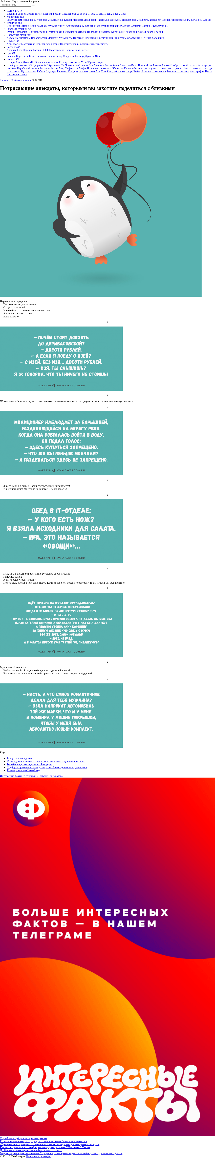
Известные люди (19, 34)
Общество (117, 68)
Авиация (98, 65)
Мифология (71, 68)
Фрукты (89, 56)
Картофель (22, 56)
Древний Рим (34, 13)
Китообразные (42, 19)
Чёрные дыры (95, 62)
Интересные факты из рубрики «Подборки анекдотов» (31, 776)
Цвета (208, 71)
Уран (84, 62)
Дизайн (24, 25)
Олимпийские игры (135, 68)
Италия (82, 31)
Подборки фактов (19, 65)
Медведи (78, 19)
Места (54, 68)
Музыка (52, 25)
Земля (19, 62)
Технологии (159, 71)
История (14, 10)
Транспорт (183, 71)
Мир (61, 68)
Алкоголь (125, 65)
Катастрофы (204, 65)
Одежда (125, 25)
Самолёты (94, 71)
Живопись (87, 25)
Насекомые (103, 19)
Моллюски (89, 19)
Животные (15, 16)
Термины (146, 71)
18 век (99, 13)
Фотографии (197, 71)
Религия (83, 71)
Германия (52, 31)
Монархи (53, 37)
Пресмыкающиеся (150, 19)
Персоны (177, 68)
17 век (91, 13)
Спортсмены (134, 37)
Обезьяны (115, 19)
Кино (33, 25)
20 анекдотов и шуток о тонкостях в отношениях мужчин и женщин (46, 761)
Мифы (82, 68)
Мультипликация (111, 25)
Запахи (166, 65)
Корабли (11, 68)
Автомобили (111, 65)
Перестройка (56, 50)
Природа (207, 68)
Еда (11, 53)
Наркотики (105, 68)
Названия (92, 68)
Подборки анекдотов (21, 80)
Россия (13, 47)
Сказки (146, 25)
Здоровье (40, 65)
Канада (106, 31)
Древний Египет (16, 13)
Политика (195, 68)
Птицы (166, 19)
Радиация (51, 71)
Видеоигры (13, 25)
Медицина (33, 68)
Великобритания (37, 31)
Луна (26, 62)
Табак (137, 71)
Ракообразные (178, 19)
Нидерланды (94, 31)
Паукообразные (131, 19)
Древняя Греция (52, 13)
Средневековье (70, 13)
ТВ (166, 25)
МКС (33, 62)
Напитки (41, 56)
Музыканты (65, 37)
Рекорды (73, 71)
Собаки (207, 19)
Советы (120, 71)
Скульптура (157, 25)
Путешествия (28, 71)
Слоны (198, 19)
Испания (72, 31)
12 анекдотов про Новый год (23, 770)
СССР (45, 50)
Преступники (105, 37)
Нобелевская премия (47, 44)
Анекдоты (5, 80)
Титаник (172, 71)
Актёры (11, 37)
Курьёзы (22, 68)
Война (141, 65)
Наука (13, 40)
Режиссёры (120, 37)
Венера (11, 62)
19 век (107, 13)
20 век (114, 13)
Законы (157, 65)
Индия (63, 31)
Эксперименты (100, 44)
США (122, 31)
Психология (13, 71)
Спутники (74, 62)
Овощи (51, 56)
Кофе (32, 56)
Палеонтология (69, 44)
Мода (97, 25)
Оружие (152, 68)
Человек (72, 65)
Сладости (68, 56)
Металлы (45, 68)
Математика (28, 44)
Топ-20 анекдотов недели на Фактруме (29, 764)
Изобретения (177, 65)
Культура (14, 22)
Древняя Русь (14, 50)
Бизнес (87, 65)
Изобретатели (39, 37)
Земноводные (25, 19)
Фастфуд (79, 56)
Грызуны (12, 19)
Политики (91, 37)
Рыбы (190, 19)
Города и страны (19, 28)
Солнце (63, 62)
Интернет (191, 65)
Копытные (57, 19)
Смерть (111, 71)
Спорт (129, 71)
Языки (23, 74)
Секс (103, 71)
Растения (62, 71)
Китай (114, 31)
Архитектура (73, 25)
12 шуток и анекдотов (19, 758)
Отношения (164, 68)
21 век (122, 13)
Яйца (98, 56)
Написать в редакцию (38, 1156)
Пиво (186, 68)
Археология (13, 44)
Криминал (56, 65)
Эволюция (84, 44)
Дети (149, 65)
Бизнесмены (23, 37)
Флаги (10, 31)
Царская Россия (32, 50)
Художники (158, 37)
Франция (131, 31)
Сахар (58, 56)
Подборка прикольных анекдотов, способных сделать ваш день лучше (47, 767)
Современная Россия (77, 50)
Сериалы (136, 25)
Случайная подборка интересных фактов (23, 1138)
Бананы (11, 56)
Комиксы (42, 25)
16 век (83, 13)
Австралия (21, 31)
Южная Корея (145, 31)
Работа (41, 71)
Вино (134, 65)
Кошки (68, 19)
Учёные (146, 37)
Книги (61, 25)
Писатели (78, 37)
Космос (13, 59)
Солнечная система (47, 62)
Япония (158, 31)
